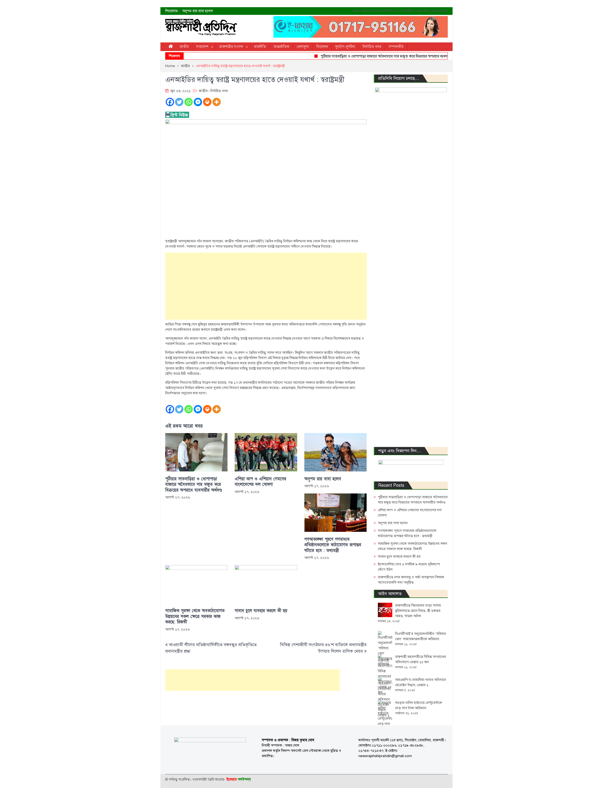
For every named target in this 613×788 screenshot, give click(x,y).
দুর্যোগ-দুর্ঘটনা (345, 46)
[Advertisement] (266, 286)
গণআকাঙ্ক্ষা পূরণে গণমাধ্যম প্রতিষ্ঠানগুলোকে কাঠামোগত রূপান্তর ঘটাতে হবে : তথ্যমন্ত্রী (332, 545)
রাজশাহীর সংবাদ (231, 46)
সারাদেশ (202, 46)
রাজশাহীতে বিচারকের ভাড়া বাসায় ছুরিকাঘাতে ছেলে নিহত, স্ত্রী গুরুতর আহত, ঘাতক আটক (418, 610)
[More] (216, 102)
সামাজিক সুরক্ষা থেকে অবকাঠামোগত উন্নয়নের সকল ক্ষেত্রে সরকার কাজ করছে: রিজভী (195, 616)
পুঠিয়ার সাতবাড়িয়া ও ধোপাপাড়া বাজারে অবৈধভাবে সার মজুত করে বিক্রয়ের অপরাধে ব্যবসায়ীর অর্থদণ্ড (378, 56)
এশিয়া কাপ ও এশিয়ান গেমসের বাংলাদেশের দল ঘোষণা (260, 481)
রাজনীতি (260, 46)
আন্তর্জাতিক (281, 46)
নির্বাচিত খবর (372, 46)
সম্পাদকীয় (396, 46)
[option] (258, 11)
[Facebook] (170, 102)
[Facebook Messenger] (198, 102)
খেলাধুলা (303, 46)
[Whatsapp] (188, 102)
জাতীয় (184, 46)
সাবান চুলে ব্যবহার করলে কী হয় (261, 611)
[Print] (207, 102)
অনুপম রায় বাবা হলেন (197, 11)
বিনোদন (322, 46)
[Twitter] (179, 102)
